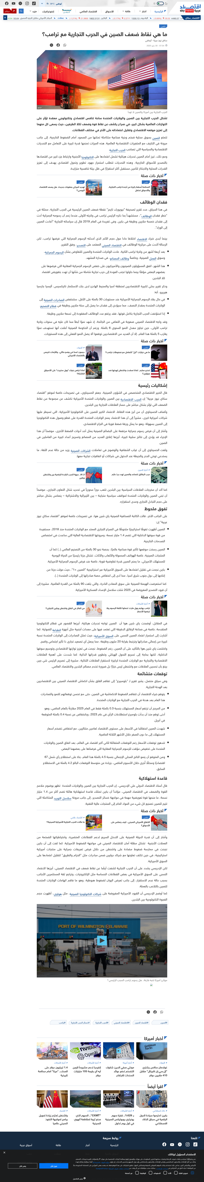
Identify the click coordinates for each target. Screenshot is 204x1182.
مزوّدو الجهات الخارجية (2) (101, 1161)
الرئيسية (159, 11)
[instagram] (188, 1145)
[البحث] (21, 11)
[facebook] (164, 1145)
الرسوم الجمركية (54, 251)
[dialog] (102, 1166)
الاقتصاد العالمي (88, 11)
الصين (156, 137)
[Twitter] (20, 3)
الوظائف (146, 215)
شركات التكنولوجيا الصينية (85, 893)
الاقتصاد (142, 238)
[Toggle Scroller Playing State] (5, 17)
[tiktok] (195, 1145)
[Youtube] (13, 3)
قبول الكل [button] (54, 1165)
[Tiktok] (34, 3)
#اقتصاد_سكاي (192, 17)
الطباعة (56, 629)
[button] (51, 3)
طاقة (58, 1144)
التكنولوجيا (87, 156)
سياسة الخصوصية (102, 1168)
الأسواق (109, 11)
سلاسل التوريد (62, 797)
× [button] (4, 1153)
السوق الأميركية (103, 635)
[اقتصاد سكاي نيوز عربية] (184, 8)
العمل (152, 258)
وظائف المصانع (119, 258)
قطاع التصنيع (48, 305)
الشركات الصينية (80, 450)
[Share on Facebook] (58, 45)
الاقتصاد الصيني (112, 244)
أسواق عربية (26, 1144)
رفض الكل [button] (22, 1165)
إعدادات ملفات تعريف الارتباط (119, 1168)
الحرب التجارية (117, 149)
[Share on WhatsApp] (64, 45)
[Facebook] (6, 3)
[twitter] (180, 1145)
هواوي (58, 893)
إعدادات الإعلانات (162, 1168)
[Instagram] (27, 3)
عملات (91, 17)
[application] (102, 940)
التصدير (81, 244)
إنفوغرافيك (48, 11)
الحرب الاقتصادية (131, 399)
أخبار (87, 1144)
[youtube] (172, 1145)
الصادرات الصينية (54, 299)
